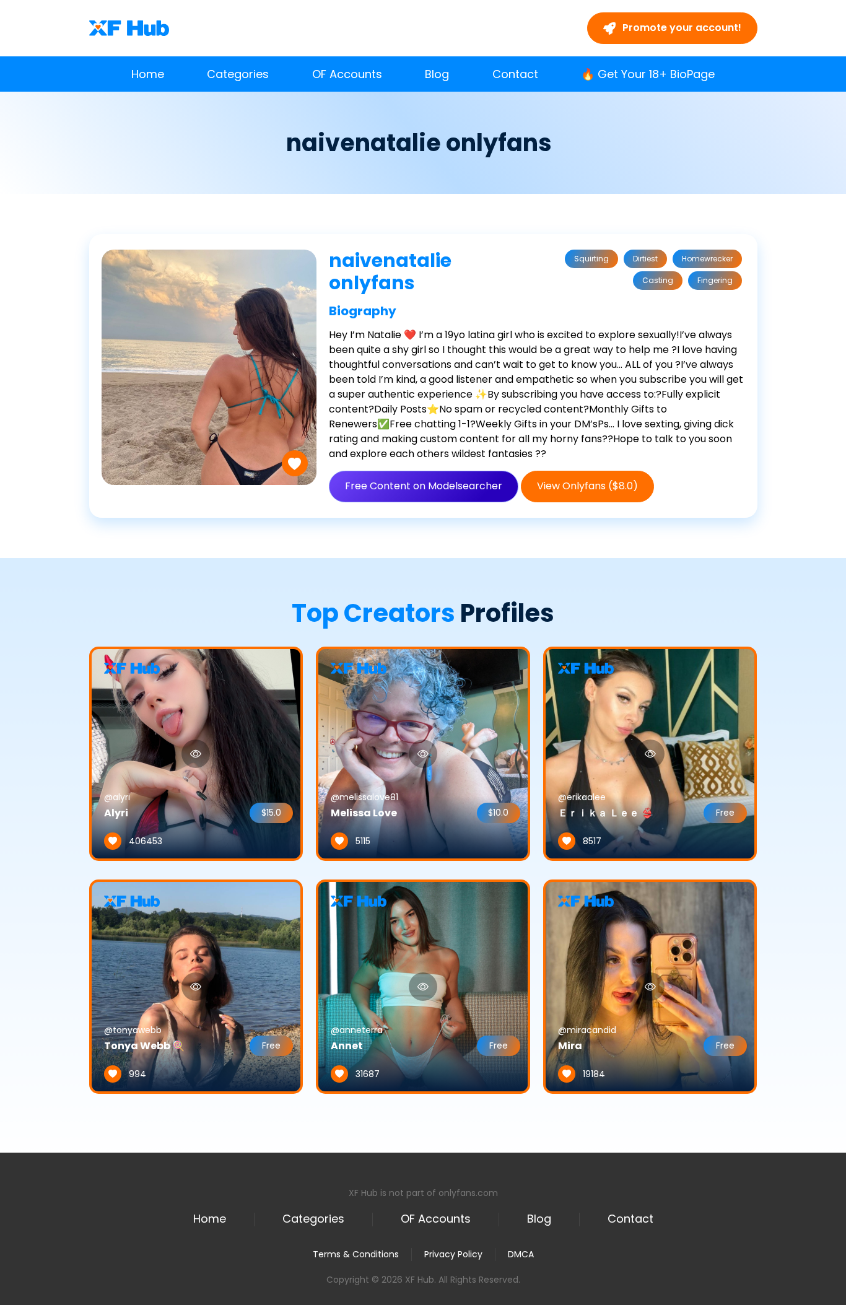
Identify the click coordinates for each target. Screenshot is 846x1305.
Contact (515, 74)
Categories (238, 74)
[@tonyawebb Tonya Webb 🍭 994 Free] (196, 986)
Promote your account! (680, 27)
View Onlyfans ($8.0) (587, 486)
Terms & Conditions (356, 1254)
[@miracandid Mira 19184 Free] (650, 986)
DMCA (521, 1254)
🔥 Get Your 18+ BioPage (648, 74)
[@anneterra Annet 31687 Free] (423, 986)
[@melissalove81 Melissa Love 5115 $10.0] (423, 753)
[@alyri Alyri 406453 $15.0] (196, 753)
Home (147, 74)
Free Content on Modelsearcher (423, 486)
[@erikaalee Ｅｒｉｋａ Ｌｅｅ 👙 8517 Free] (650, 753)
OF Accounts (347, 74)
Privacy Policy (453, 1254)
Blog (437, 74)
